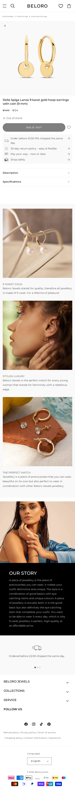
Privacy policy (28, 732)
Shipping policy (14, 738)
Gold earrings (22, 16)
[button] (5, 6)
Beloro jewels (41, 772)
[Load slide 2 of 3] (37, 667)
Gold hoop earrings (39, 16)
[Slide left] (29, 92)
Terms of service (47, 732)
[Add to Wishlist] (68, 127)
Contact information (35, 738)
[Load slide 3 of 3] (40, 667)
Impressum (54, 738)
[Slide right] (46, 92)
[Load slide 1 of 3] (35, 667)
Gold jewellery (8, 16)
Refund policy (11, 732)
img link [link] (8, 210)
